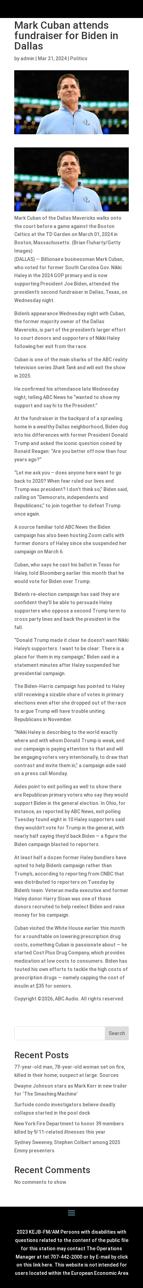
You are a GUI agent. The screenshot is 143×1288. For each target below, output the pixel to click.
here (47, 1265)
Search (117, 1033)
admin (27, 58)
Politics (78, 58)
